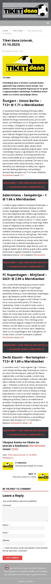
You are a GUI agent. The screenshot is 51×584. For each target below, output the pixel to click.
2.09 (21, 337)
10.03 (14, 449)
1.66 (22, 255)
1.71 (21, 175)
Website (6, 540)
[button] (47, 23)
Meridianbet (8, 175)
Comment (7, 505)
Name (5, 525)
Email (5, 532)
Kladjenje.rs (8, 457)
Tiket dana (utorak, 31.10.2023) (22, 455)
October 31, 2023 (11, 51)
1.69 (30, 423)
